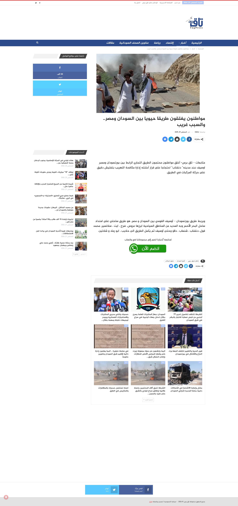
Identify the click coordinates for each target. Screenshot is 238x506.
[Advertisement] (94, 22)
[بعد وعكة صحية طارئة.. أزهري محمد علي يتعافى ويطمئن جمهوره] (81, 246)
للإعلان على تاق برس (150, 2)
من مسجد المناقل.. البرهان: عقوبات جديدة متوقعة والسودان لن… (55, 209)
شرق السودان (181, 261)
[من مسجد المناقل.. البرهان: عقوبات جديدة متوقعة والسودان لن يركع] (81, 210)
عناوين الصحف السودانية (134, 43)
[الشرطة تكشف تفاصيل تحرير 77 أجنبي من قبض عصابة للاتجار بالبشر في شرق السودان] (185, 300)
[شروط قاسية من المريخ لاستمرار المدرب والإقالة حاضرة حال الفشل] (81, 187)
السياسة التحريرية (166, 2)
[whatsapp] (148, 245)
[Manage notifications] (6, 497)
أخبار (183, 43)
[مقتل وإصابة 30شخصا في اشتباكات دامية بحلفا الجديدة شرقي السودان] (185, 373)
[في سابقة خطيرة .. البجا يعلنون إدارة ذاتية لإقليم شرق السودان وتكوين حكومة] (111, 336)
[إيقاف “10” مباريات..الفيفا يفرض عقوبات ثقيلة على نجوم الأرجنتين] (81, 175)
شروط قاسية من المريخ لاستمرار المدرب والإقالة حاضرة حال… (53, 185)
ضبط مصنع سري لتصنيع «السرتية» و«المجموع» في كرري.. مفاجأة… (53, 197)
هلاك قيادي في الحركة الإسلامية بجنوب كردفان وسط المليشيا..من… (53, 162)
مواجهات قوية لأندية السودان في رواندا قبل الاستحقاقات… (54, 232)
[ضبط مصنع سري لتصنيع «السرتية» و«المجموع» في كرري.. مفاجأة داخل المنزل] (81, 199)
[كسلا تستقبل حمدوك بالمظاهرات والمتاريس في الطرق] (111, 373)
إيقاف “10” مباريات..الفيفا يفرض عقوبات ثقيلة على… (53, 173)
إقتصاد (170, 43)
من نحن (177, 2)
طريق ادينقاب (169, 261)
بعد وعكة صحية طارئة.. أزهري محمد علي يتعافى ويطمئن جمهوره (56, 244)
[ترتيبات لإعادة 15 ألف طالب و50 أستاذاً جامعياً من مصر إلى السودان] (81, 222)
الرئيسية (196, 43)
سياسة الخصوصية (170, 501)
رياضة (157, 43)
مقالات (110, 43)
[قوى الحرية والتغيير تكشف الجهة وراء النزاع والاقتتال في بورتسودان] (185, 336)
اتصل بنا (137, 2)
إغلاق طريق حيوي (193, 261)
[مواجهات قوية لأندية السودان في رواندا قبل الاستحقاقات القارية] (81, 234)
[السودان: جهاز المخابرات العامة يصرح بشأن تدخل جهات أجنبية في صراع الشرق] (148, 300)
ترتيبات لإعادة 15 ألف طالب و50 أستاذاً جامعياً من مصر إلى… (53, 220)
